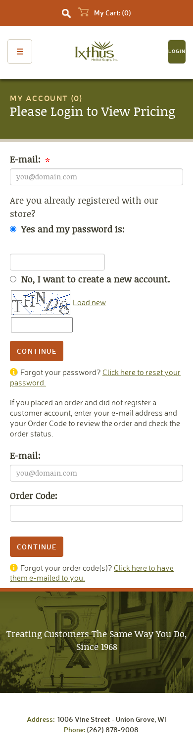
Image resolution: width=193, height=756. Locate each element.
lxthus (97, 52)
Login (177, 51)
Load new (89, 302)
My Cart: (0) (112, 12)
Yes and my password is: (72, 229)
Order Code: (33, 495)
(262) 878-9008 (113, 729)
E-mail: (26, 159)
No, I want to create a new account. (94, 279)
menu (19, 51)
